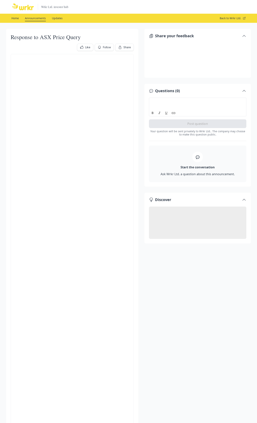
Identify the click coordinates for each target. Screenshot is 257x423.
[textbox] (198, 101)
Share (127, 47)
